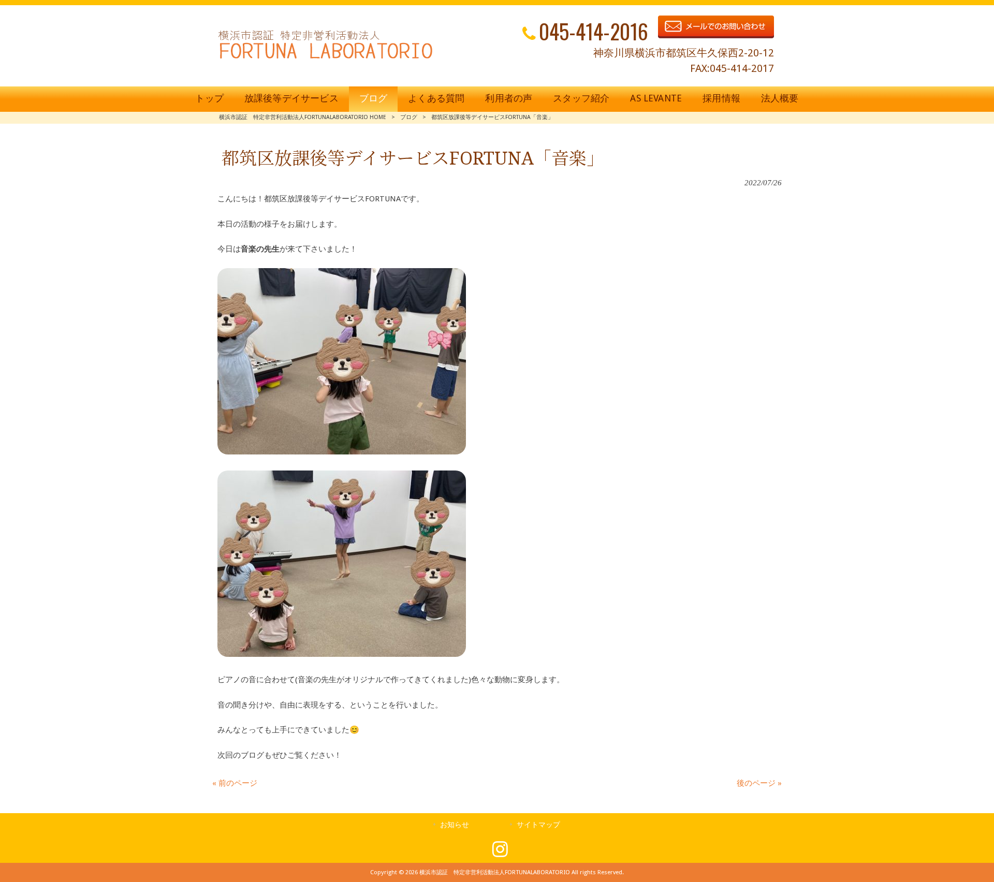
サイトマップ (538, 824)
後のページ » (759, 783)
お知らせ (454, 824)
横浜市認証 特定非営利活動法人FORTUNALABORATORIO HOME (302, 117)
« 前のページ (234, 783)
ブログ (408, 117)
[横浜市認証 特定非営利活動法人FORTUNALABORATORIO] (325, 58)
